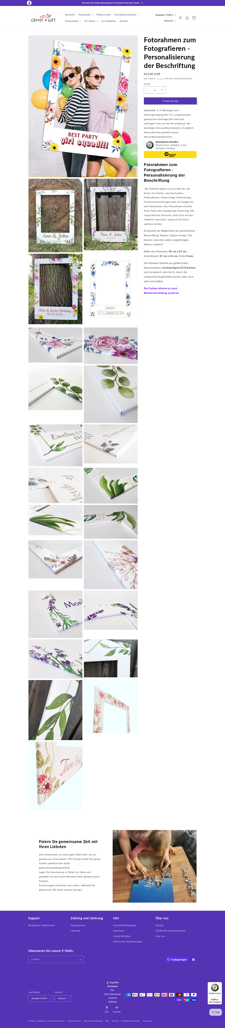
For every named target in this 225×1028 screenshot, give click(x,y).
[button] (86, 14)
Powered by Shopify (56, 1021)
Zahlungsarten (78, 925)
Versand (160, 78)
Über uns (160, 936)
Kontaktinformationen (131, 1021)
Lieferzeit (75, 930)
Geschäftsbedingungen (124, 925)
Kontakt (159, 925)
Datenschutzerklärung (93, 1021)
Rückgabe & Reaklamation (41, 925)
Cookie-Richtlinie (121, 936)
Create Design (170, 101)
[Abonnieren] (80, 959)
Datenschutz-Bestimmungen (127, 941)
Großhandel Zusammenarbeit (170, 930)
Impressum (118, 930)
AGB (107, 1021)
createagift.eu (41, 1021)
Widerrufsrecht (74, 1021)
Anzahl (147, 84)
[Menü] (220, 984)
